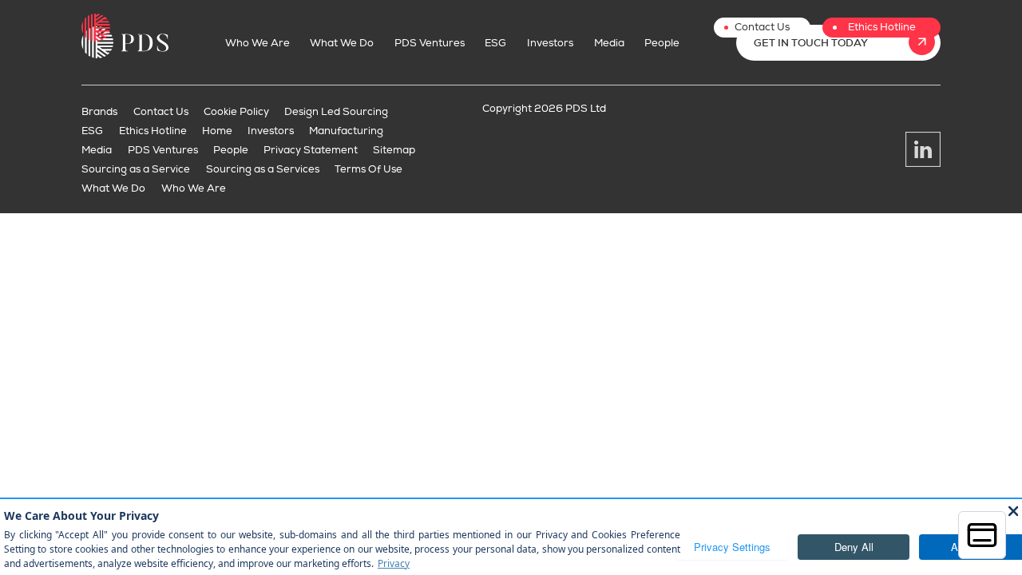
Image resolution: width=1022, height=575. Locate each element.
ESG (530, 28)
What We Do (397, 28)
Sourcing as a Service (135, 169)
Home (217, 131)
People (670, 28)
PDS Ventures (473, 28)
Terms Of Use (368, 169)
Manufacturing (346, 131)
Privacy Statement (310, 150)
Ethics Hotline (882, 27)
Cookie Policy (236, 111)
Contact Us (762, 27)
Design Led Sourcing (336, 111)
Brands (99, 111)
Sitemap (394, 150)
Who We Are (324, 28)
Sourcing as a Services (262, 169)
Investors (574, 28)
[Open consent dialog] (982, 535)
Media (625, 28)
